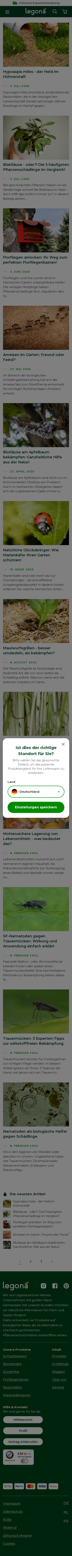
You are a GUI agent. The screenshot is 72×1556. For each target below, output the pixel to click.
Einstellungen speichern (36, 807)
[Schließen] (63, 744)
